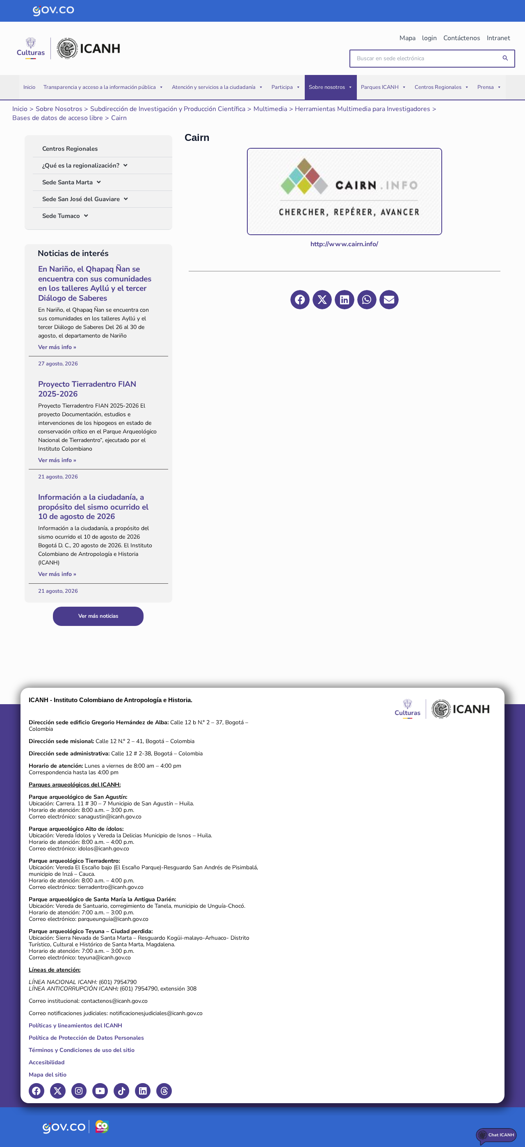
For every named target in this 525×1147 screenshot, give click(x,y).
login (429, 38)
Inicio (29, 87)
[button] (505, 58)
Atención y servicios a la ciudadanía (214, 87)
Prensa (485, 87)
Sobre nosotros (327, 87)
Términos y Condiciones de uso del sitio (82, 1050)
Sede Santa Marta (67, 182)
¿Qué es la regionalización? (80, 165)
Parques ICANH (380, 87)
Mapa (407, 38)
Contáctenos (461, 38)
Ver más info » (57, 347)
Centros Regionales (438, 87)
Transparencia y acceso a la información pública (99, 87)
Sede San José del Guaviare (81, 199)
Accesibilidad (46, 1062)
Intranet (498, 38)
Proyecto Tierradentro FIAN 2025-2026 (87, 389)
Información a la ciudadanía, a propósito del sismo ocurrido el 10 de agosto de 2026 (93, 507)
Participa (282, 87)
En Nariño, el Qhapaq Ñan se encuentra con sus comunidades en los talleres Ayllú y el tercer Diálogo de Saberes (94, 284)
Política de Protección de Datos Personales (86, 1038)
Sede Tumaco (61, 216)
